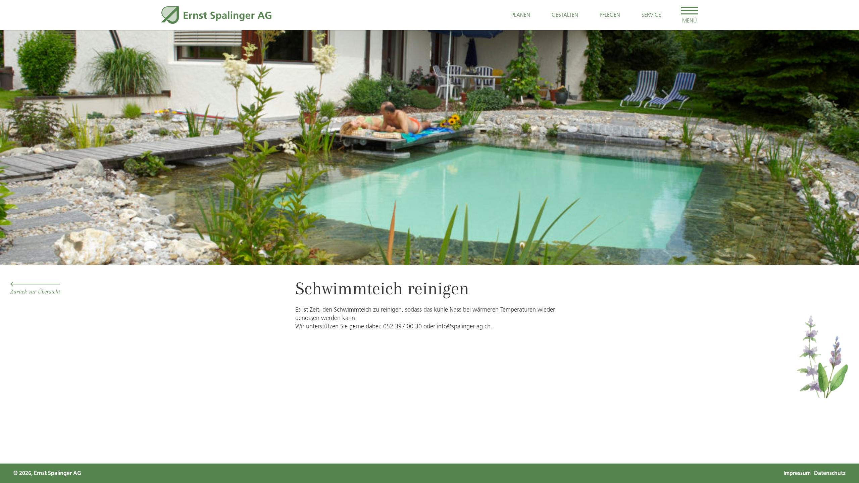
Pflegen (610, 15)
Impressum (797, 473)
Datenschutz (830, 473)
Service (651, 15)
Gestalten (565, 15)
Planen (520, 15)
